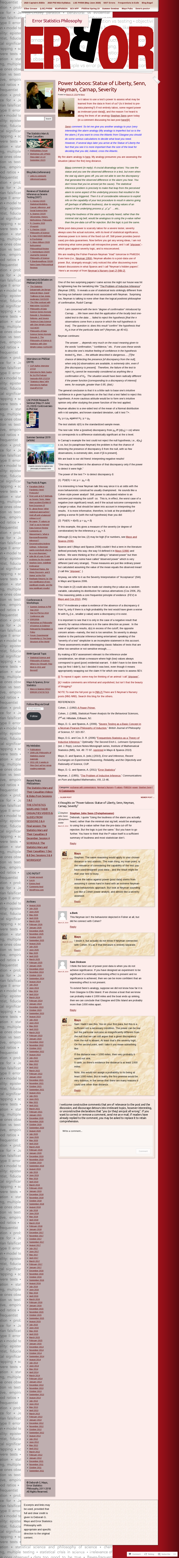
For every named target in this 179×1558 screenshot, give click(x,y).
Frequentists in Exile (128, 3)
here (123, 120)
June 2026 (34, 912)
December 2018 (36, 1194)
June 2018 (34, 1213)
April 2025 (33, 956)
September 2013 (36, 1394)
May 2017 (33, 1255)
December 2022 (36, 1042)
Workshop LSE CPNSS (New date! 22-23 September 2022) (40, 157)
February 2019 (35, 1188)
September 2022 (36, 1051)
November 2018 (36, 1198)
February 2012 (35, 1455)
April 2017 (33, 1258)
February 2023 (35, 1035)
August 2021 (35, 1093)
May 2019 (33, 1178)
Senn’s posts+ (143, 8)
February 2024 (35, 1001)
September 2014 (36, 1356)
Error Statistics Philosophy (57, 20)
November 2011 (36, 1464)
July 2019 (33, 1172)
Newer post (148, 797)
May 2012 (33, 1445)
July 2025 (33, 947)
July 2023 (33, 1020)
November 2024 (36, 972)
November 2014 (36, 1350)
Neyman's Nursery (105, 787)
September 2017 (36, 1242)
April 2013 (33, 1410)
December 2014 (36, 1347)
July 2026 (33, 908)
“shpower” (75, 571)
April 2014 (33, 1372)
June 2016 (34, 1290)
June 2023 (34, 1023)
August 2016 (35, 1283)
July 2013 (33, 1401)
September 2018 (36, 1204)
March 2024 (34, 997)
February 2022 (35, 1074)
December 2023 (36, 1007)
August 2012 (35, 1436)
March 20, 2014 (63, 826)
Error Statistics (106, 769)
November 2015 (36, 1312)
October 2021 (35, 1086)
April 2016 (33, 1296)
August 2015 (35, 1321)
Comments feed (36, 887)
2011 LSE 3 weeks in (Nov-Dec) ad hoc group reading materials (40, 765)
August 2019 (35, 1169)
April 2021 (33, 1105)
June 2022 (34, 1061)
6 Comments (67, 791)
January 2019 (35, 1191)
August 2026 (35, 905)
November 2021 (36, 1083)
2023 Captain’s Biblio (34, 3)
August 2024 (35, 982)
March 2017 (34, 1261)
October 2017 (35, 1239)
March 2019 (34, 1185)
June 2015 (34, 1328)
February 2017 (35, 1264)
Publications (35, 749)
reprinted (98, 750)
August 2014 (35, 1360)
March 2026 (34, 921)
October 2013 (35, 1391)
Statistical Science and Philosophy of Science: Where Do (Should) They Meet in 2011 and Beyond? (41, 663)
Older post (65, 797)
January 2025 (35, 966)
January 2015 (35, 1344)
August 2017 (35, 1245)
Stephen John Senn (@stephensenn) (92, 813)
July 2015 (33, 1325)
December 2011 (36, 1461)
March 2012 (34, 1452)
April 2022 (33, 1067)
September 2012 (36, 1433)
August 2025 (35, 943)
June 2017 (34, 1251)
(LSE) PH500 (46, 8)
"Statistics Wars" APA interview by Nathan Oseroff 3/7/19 (39, 384)
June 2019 (34, 1175)
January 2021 (35, 1115)
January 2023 (35, 1039)
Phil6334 (127, 787)
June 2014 (34, 1366)
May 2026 (33, 915)
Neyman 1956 (83, 258)
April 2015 (33, 1334)
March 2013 (34, 1414)
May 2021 (33, 1102)
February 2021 (35, 1112)
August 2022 (35, 1055)
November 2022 (36, 1045)
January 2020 (35, 1153)
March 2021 (34, 1109)
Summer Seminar (110, 8)
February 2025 (35, 962)
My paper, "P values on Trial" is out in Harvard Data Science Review (39, 524)
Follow (33, 716)
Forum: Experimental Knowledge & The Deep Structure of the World (40, 638)
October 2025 (35, 937)
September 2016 (36, 1280)
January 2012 (35, 1458)
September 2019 (36, 1166)
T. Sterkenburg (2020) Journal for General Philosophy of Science (40, 255)
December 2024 (36, 969)
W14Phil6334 (61, 8)
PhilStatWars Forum (39, 151)
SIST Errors (109, 3)
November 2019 (36, 1159)
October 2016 (35, 1277)
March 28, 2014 (63, 971)
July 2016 (33, 1286)
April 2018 (33, 1220)
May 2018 (33, 1217)
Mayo (83, 95)
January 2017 (35, 1267)
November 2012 (36, 1426)
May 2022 (33, 1064)
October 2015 (35, 1315)
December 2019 (36, 1156)
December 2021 (36, 1080)
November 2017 (36, 1236)
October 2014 (35, 1353)
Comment (143, 1151)
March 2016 (34, 1299)
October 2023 (35, 1010)
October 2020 (35, 1124)
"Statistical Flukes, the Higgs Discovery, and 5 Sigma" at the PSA (39, 572)
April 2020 (33, 1144)
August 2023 (35, 1016)
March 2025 (34, 959)
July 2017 (33, 1248)
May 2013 (33, 1407)
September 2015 (36, 1318)
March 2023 (34, 1032)
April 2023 (33, 1029)
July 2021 (33, 1096)
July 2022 (33, 1058)
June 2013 (34, 1404)
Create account (36, 877)
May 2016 (33, 1293)
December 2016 (36, 1271)
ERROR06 (34, 619)
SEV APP (74, 8)
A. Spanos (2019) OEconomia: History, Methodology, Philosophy (41, 217)
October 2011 (35, 1467)
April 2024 (33, 994)
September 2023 (36, 1013)
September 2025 (36, 940)
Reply (73, 843)
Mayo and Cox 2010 (69, 599)
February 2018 (35, 1226)
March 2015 (34, 1337)
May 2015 (33, 1331)
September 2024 (36, 978)
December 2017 (36, 1232)
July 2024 (33, 985)
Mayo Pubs (127, 8)
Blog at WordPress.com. (83, 1551)
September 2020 (36, 1128)
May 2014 (33, 1369)
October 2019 (35, 1163)
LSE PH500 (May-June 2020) (87, 3)
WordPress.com (36, 890)
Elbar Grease (30, 8)
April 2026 (33, 918)
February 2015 (35, 1340)
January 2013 (35, 1420)
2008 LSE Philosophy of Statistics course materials (40, 755)
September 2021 (36, 1090)
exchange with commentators (83, 787)
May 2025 (33, 953)
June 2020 (34, 1137)
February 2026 (35, 924)
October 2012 (35, 1429)
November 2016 (36, 1274)
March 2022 (34, 1071)
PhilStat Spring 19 (90, 8)
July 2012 (33, 1439)
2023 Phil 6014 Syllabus (59, 3)
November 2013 (36, 1388)
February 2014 (35, 1378)
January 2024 (35, 1004)
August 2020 (35, 1131)
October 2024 (35, 975)
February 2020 (35, 1150)
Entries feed (34, 883)
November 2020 (36, 1121)
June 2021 (34, 1099)
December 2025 (36, 931)
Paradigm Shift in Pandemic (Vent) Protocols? (36, 489)
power (135, 787)
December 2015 (36, 1309)
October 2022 (35, 1048)
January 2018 (35, 1229)
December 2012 (36, 1423)
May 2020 (33, 1140)
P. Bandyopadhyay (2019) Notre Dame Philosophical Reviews (41, 264)
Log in (32, 880)
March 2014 (34, 1375)
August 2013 (35, 1398)
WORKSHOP (34, 860)
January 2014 (35, 1382)
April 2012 (33, 1448)
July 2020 (33, 1134)
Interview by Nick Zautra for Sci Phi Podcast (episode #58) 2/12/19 (41, 375)
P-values (119, 787)
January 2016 (35, 1305)
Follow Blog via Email (38, 704)
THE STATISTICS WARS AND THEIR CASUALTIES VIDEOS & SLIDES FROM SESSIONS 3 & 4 (40, 813)
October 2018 (35, 1201)
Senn (68, 126)
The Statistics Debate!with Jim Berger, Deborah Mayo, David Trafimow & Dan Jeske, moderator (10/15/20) (40, 292)
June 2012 (34, 1442)
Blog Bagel (147, 3)
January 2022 (35, 1077)
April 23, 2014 (66, 1025)
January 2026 (35, 928)
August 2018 (35, 1207)
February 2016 (35, 1302)
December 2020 (36, 1118)
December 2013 (36, 1385)
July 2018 (33, 1210)
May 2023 (33, 1026)
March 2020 (34, 1147)
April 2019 (33, 1182)
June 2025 (34, 950)
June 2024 (34, 988)
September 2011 (36, 1471)
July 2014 (33, 1363)
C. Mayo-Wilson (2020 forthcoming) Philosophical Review (40, 245)
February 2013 (35, 1417)
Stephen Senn (119, 115)
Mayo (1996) (122, 550)
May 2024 (33, 991)
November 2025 (36, 934)
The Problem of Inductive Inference (101, 775)
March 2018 (34, 1223)
